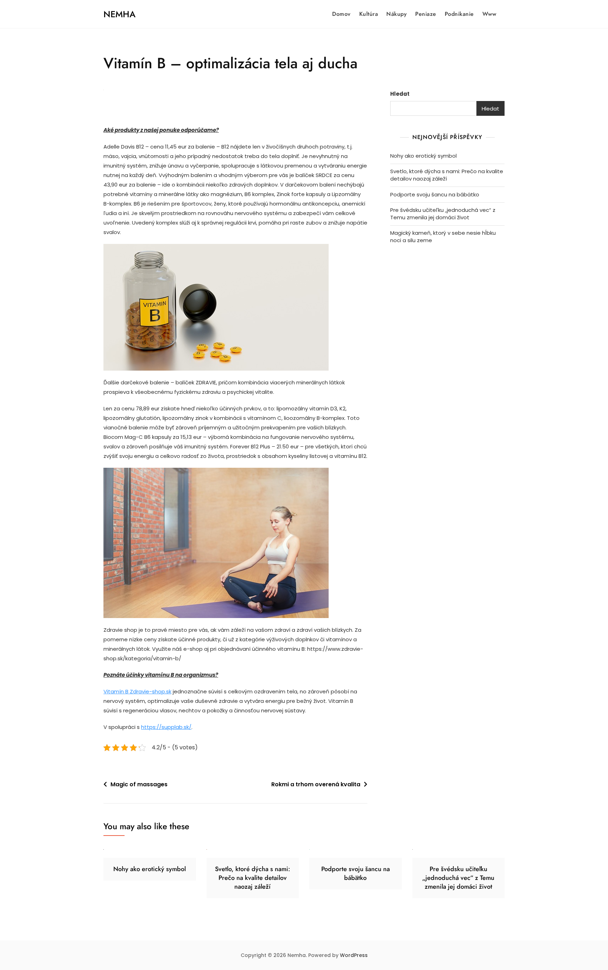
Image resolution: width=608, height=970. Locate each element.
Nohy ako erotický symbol (423, 155)
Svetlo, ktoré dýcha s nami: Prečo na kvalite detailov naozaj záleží (446, 175)
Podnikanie (459, 14)
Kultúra (368, 14)
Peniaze (425, 14)
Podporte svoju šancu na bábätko (434, 194)
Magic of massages (138, 784)
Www (489, 14)
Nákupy (396, 14)
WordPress (354, 955)
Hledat (400, 93)
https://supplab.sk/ (166, 727)
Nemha (119, 14)
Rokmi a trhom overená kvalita (315, 784)
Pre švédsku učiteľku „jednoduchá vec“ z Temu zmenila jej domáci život (442, 213)
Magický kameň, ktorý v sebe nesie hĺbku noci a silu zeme (443, 236)
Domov (341, 14)
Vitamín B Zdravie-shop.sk (137, 691)
